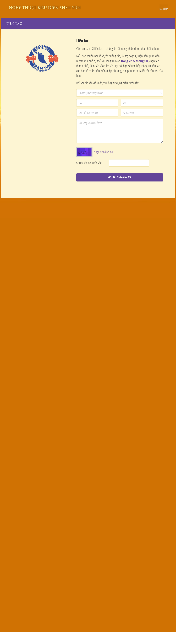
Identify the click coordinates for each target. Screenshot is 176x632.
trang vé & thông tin (134, 61)
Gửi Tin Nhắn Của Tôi (119, 177)
